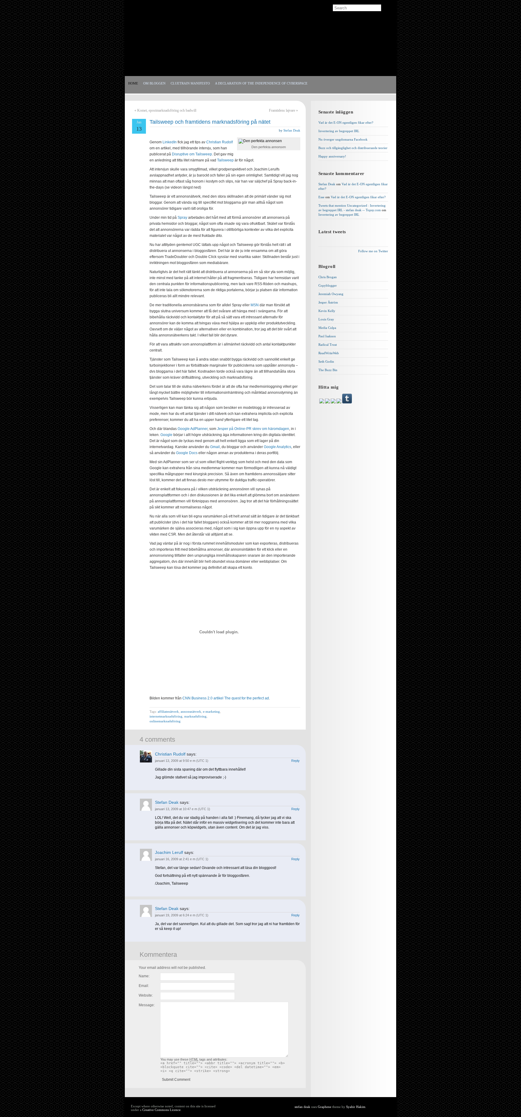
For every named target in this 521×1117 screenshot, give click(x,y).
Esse (321, 197)
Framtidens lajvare (282, 110)
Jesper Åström (328, 302)
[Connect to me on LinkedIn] (322, 402)
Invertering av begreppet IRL (338, 131)
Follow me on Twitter (373, 251)
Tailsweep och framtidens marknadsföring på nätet (210, 122)
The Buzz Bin (327, 370)
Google (166, 435)
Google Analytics (277, 447)
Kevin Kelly (326, 311)
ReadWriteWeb (328, 353)
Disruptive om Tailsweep (192, 154)
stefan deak (156, 45)
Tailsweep (225, 160)
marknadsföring (195, 716)
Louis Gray (326, 319)
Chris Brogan (327, 277)
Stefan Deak (291, 130)
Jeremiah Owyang (330, 294)
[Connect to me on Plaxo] (339, 402)
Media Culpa (327, 327)
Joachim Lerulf (169, 852)
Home (133, 83)
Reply (295, 760)
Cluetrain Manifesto (190, 83)
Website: (146, 995)
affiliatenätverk (168, 711)
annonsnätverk (191, 711)
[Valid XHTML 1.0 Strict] (378, 1107)
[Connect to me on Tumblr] (347, 402)
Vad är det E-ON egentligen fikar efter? (345, 122)
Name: (144, 976)
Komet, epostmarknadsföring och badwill (166, 110)
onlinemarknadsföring (165, 721)
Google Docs (186, 453)
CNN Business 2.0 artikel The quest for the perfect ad (225, 698)
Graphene (324, 1107)
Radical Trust (327, 344)
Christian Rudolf (219, 142)
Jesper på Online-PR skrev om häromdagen (253, 429)
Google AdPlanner (192, 429)
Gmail (215, 447)
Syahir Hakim (355, 1107)
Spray (183, 217)
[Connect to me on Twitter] (333, 402)
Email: (144, 986)
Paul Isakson (327, 336)
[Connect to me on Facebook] (328, 402)
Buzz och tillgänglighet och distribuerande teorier (352, 148)
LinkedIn (170, 142)
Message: (147, 1005)
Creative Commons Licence (161, 1110)
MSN (255, 305)
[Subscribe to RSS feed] (136, 8)
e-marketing (211, 711)
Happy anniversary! (332, 156)
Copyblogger (327, 285)
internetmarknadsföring (166, 716)
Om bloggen (154, 83)
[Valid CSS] (378, 1111)
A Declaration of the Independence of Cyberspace (261, 83)
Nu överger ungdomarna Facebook (343, 139)
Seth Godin (326, 361)
